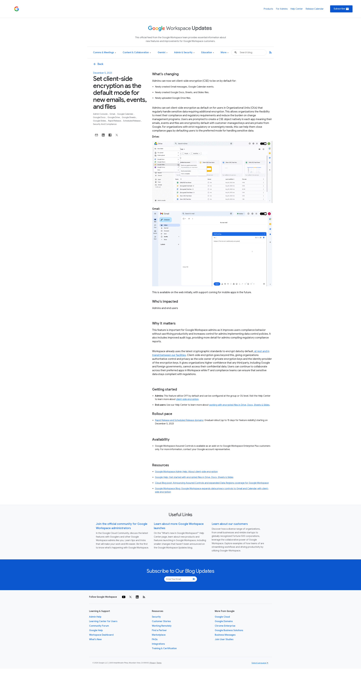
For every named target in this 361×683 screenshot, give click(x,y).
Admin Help (95, 616)
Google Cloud (222, 616)
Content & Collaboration (137, 52)
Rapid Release (114, 121)
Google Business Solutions (229, 630)
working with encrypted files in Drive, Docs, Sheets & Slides (239, 405)
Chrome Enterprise (225, 625)
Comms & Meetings (104, 52)
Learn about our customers (230, 524)
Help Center (296, 8)
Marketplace (159, 634)
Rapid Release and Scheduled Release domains (179, 420)
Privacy (153, 663)
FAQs (155, 639)
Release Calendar (315, 8)
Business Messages (225, 634)
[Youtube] (123, 597)
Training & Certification (164, 648)
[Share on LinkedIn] (103, 135)
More (224, 52)
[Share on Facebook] (110, 135)
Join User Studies (224, 639)
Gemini (162, 52)
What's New (95, 639)
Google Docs (99, 117)
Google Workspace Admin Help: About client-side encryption (186, 471)
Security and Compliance (104, 124)
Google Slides (99, 121)
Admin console (100, 114)
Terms (159, 663)
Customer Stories (161, 621)
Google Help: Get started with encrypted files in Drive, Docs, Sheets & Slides (194, 477)
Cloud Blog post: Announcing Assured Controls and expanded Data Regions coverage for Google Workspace (212, 483)
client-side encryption (187, 399)
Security (156, 616)
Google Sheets (129, 117)
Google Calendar (125, 114)
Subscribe (341, 9)
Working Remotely (161, 625)
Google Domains (224, 621)
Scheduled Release (132, 121)
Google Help (96, 630)
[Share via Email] (96, 135)
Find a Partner (159, 630)
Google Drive (114, 117)
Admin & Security (184, 52)
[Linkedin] (137, 597)
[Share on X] (116, 135)
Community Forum (99, 625)
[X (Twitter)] (130, 597)
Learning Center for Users (103, 621)
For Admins (282, 8)
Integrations (158, 644)
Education (207, 52)
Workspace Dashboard (101, 634)
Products (268, 8)
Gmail (112, 114)
